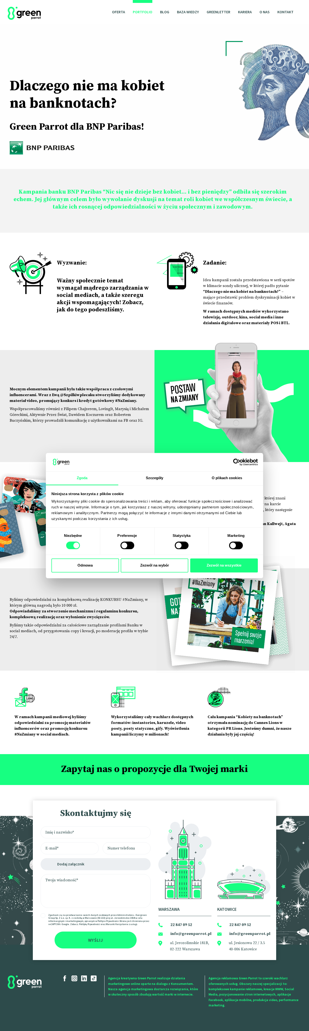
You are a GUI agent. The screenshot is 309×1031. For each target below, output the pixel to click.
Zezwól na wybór (154, 565)
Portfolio (142, 11)
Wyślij (95, 940)
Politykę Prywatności (89, 924)
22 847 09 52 (181, 924)
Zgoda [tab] (82, 478)
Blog (164, 11)
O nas (265, 11)
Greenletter (218, 11)
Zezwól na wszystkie (224, 565)
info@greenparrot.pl (190, 933)
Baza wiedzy (188, 11)
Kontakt (285, 11)
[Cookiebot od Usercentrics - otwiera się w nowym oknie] (237, 462)
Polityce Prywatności (108, 921)
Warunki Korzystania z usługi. (122, 924)
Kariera (245, 11)
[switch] (127, 545)
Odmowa (85, 565)
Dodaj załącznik (70, 864)
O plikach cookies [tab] (227, 478)
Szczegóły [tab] (154, 478)
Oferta (118, 11)
